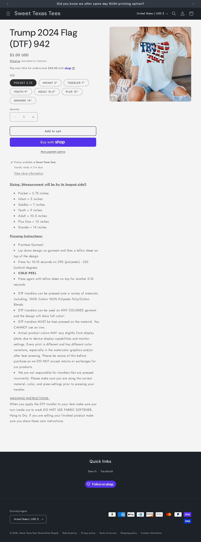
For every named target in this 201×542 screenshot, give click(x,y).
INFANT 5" (50, 83)
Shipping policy (129, 533)
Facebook (107, 471)
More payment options (53, 151)
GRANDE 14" (23, 100)
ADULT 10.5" (47, 92)
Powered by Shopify (48, 533)
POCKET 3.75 (23, 83)
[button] (8, 13)
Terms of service (108, 533)
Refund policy (70, 533)
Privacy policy (88, 533)
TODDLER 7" (76, 83)
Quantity (14, 109)
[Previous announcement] (7, 3)
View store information (28, 173)
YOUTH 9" (21, 92)
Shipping (15, 61)
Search (92, 471)
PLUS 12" (72, 92)
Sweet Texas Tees (28, 533)
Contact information (151, 533)
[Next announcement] (193, 3)
